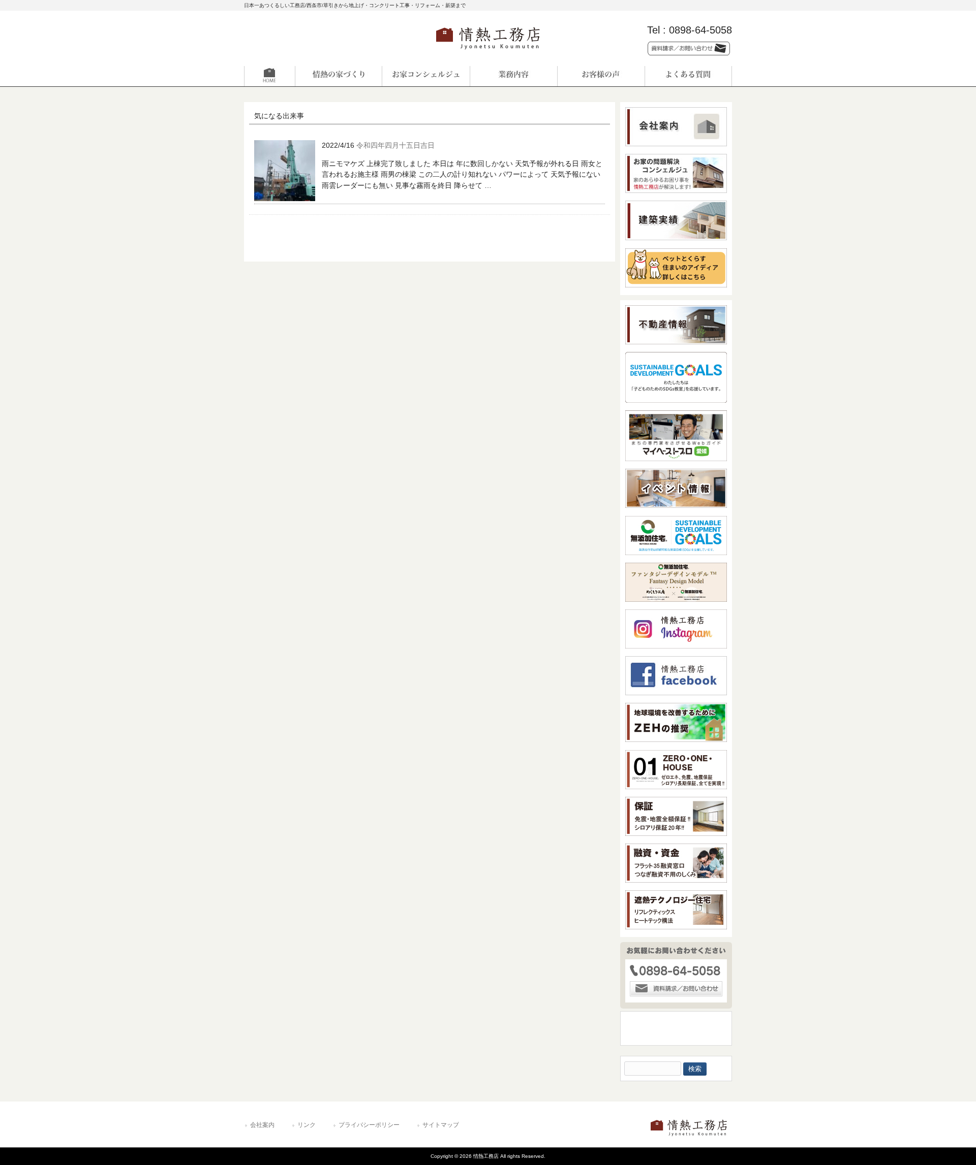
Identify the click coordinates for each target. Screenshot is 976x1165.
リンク (306, 1124)
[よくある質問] (688, 76)
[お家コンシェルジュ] (426, 76)
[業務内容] (513, 76)
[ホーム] (287, 76)
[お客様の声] (601, 76)
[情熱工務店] (488, 52)
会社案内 (262, 1124)
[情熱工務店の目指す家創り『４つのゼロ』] (338, 76)
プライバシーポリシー (369, 1124)
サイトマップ (440, 1124)
